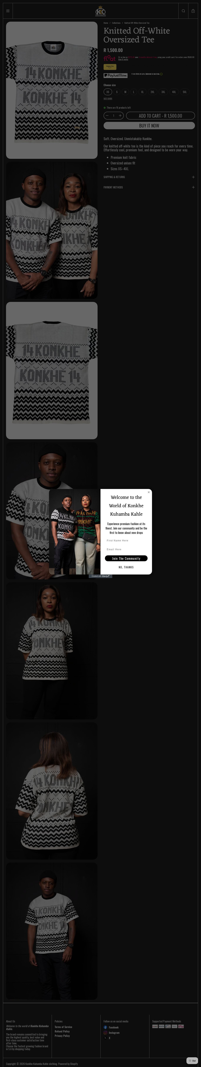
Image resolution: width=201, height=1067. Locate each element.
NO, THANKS (126, 567)
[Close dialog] (149, 492)
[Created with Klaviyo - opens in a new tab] (100, 576)
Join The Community (126, 558)
